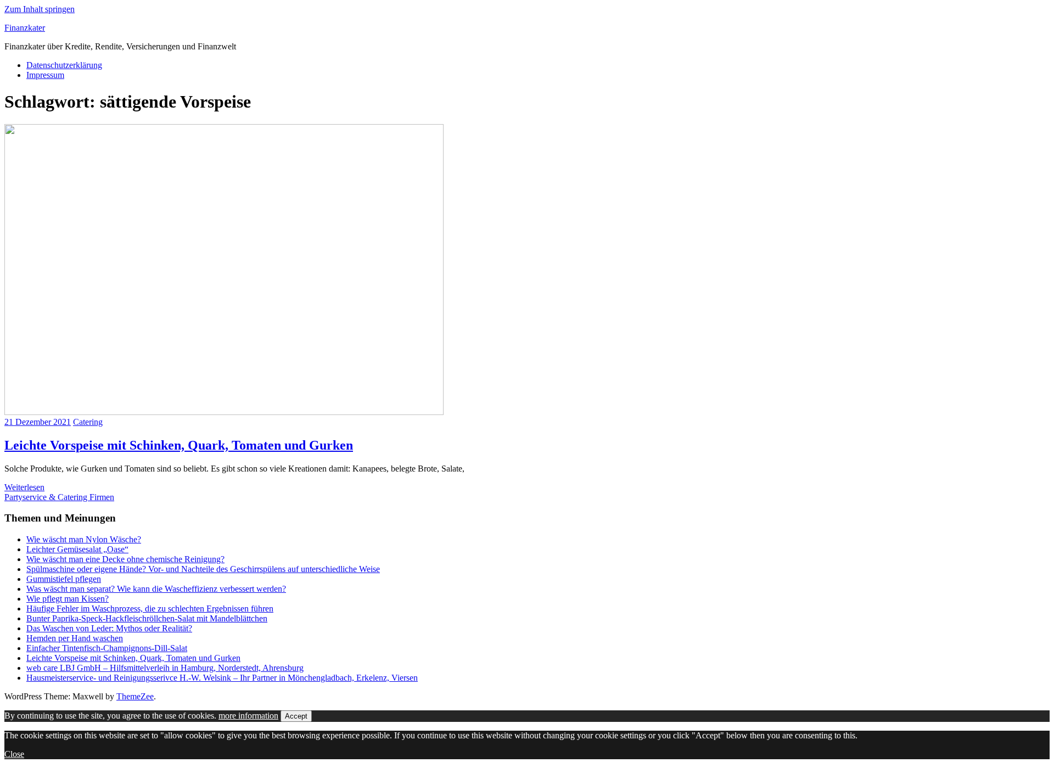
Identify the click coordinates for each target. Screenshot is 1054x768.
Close (14, 754)
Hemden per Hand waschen (74, 638)
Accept (296, 716)
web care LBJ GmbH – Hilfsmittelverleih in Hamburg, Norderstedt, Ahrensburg (165, 667)
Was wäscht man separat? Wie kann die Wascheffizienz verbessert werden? (156, 588)
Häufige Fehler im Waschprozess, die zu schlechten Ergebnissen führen (149, 608)
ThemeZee (135, 696)
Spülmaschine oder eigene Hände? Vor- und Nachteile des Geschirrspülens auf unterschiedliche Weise (203, 569)
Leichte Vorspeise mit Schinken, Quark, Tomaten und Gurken (178, 445)
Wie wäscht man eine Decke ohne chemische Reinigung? (125, 559)
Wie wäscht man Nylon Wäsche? (83, 539)
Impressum (45, 75)
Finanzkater (24, 27)
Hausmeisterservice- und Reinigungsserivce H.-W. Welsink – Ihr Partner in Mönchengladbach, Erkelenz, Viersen (222, 677)
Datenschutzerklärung (64, 65)
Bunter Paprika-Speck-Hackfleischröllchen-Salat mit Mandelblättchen (146, 618)
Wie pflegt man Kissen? (67, 598)
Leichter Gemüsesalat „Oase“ (77, 549)
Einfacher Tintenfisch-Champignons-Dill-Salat (106, 648)
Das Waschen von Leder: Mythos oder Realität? (109, 628)
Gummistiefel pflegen (63, 579)
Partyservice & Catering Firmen (59, 497)
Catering (88, 422)
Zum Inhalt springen (39, 9)
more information (248, 715)
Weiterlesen (24, 487)
